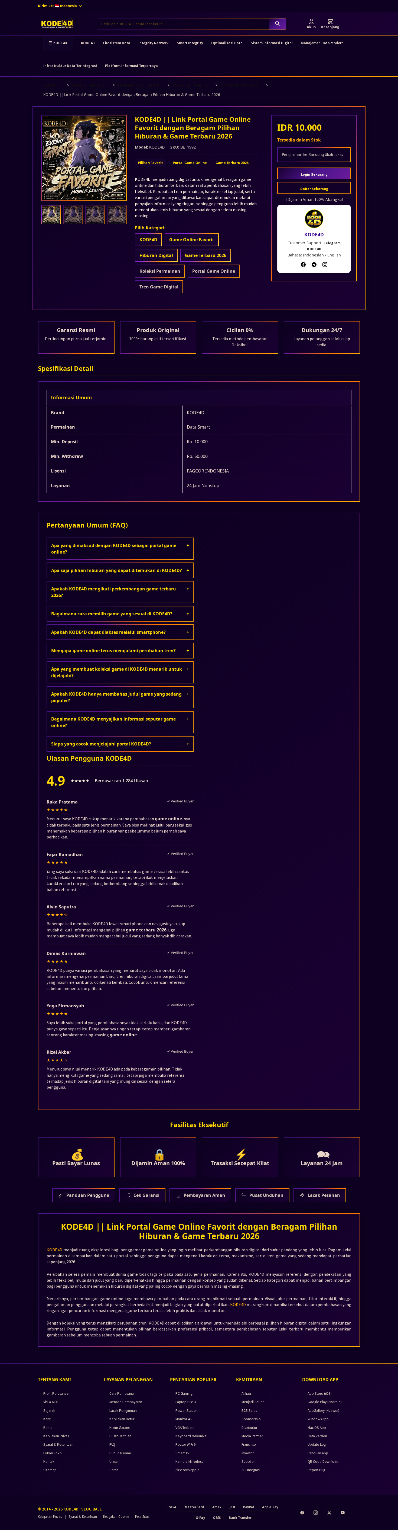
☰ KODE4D (58, 42)
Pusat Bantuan (120, 1436)
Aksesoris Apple (187, 1470)
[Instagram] (325, 264)
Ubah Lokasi (334, 154)
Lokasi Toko (52, 1453)
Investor (248, 1453)
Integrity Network (153, 42)
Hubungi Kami (120, 1453)
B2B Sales (249, 1410)
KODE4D (88, 42)
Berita (48, 1427)
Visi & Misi (50, 1402)
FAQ (112, 1444)
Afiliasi (246, 1393)
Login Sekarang (314, 174)
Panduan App (318, 1453)
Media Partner (252, 1436)
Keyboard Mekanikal (191, 1436)
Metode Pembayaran (125, 1402)
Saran (113, 1470)
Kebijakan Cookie (116, 1516)
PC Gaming (184, 1393)
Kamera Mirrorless (189, 1461)
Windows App (318, 1419)
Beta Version (317, 1436)
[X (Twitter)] (329, 1513)
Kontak (48, 1461)
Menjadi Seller (253, 1402)
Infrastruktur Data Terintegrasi (70, 65)
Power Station (186, 1410)
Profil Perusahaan (56, 1393)
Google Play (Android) (325, 1402)
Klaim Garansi (119, 1427)
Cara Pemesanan (122, 1393)
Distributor (249, 1427)
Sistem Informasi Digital (272, 42)
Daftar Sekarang (314, 189)
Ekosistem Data (116, 42)
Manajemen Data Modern (322, 42)
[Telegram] (314, 264)
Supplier (248, 1461)
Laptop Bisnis (185, 1402)
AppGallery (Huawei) (323, 1410)
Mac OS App (317, 1427)
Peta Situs (142, 1516)
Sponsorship (251, 1419)
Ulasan (114, 1461)
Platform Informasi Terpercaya (131, 65)
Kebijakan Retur (121, 1419)
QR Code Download (323, 1461)
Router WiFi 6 (185, 1444)
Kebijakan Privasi (56, 1436)
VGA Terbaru (184, 1427)
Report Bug (316, 1470)
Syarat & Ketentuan (58, 1444)
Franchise (249, 1444)
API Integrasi (251, 1470)
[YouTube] (343, 1513)
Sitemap (50, 1470)
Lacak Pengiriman (123, 1410)
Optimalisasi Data (227, 42)
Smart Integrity (190, 42)
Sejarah (49, 1410)
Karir (46, 1419)
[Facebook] (303, 264)
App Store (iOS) (320, 1393)
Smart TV (182, 1453)
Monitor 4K (183, 1419)
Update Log (317, 1444)
